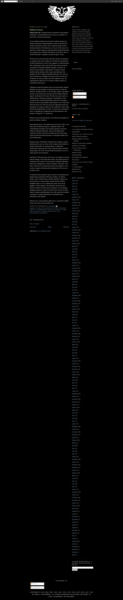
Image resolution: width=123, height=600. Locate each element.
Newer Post (33, 227)
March (74, 181)
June (73, 189)
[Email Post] (56, 206)
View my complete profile (82, 120)
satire (63, 209)
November (75, 202)
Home (49, 227)
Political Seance (36, 29)
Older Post (66, 227)
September (75, 197)
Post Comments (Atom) (44, 231)
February (74, 211)
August (74, 194)
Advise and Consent (43, 208)
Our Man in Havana (59, 208)
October (74, 200)
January (74, 208)
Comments (77, 97)
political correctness (38, 209)
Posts (76, 94)
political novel (54, 209)
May (73, 186)
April (73, 183)
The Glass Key (35, 211)
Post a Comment (34, 224)
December (75, 205)
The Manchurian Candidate (45, 212)
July (73, 192)
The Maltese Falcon (49, 211)
